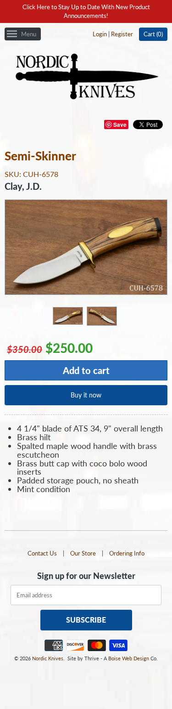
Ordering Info (126, 553)
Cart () (153, 34)
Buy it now (86, 395)
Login (100, 34)
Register (122, 34)
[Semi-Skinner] (67, 315)
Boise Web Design (128, 658)
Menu (28, 34)
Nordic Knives (47, 658)
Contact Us (42, 553)
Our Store (83, 553)
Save (120, 124)
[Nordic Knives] (86, 77)
